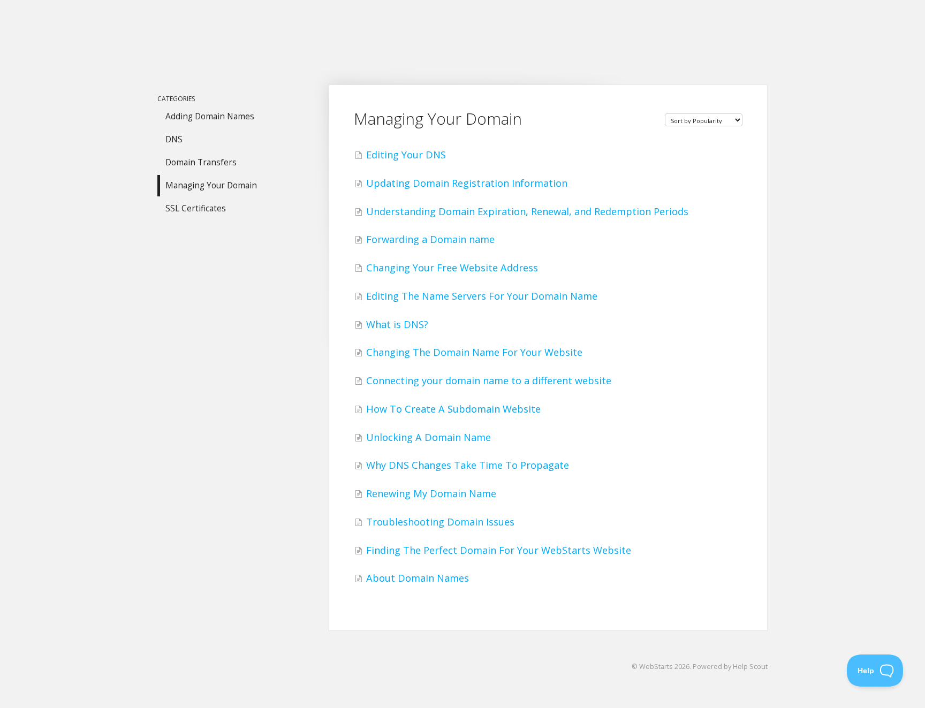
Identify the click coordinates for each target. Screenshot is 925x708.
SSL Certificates (195, 208)
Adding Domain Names (209, 116)
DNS (174, 139)
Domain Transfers (201, 162)
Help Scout (750, 666)
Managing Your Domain (211, 185)
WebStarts (656, 666)
